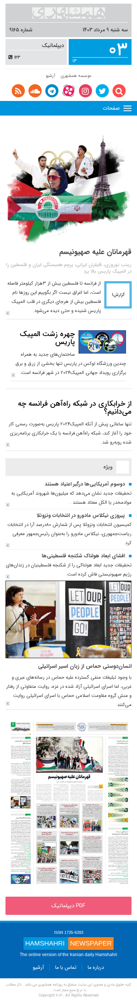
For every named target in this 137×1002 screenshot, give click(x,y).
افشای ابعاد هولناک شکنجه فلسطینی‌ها (83, 556)
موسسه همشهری (76, 75)
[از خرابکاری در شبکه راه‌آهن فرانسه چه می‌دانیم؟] (7, 444)
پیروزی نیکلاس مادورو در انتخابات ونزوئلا (81, 515)
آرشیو (50, 75)
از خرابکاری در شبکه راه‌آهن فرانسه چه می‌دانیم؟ (75, 407)
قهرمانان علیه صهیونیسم (95, 251)
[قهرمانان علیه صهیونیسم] (7, 313)
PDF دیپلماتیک (68, 905)
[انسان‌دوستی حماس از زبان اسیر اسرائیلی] (68, 619)
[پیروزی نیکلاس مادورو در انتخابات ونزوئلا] (7, 545)
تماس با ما (65, 967)
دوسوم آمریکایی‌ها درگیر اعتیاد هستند (85, 484)
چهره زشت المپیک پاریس (47, 338)
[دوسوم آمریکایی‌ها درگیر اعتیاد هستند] (7, 505)
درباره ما (96, 967)
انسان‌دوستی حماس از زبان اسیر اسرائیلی (85, 666)
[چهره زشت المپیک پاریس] (102, 341)
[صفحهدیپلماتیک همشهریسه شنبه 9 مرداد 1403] (68, 803)
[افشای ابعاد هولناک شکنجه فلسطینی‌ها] (7, 576)
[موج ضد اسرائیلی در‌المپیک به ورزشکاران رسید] (68, 184)
